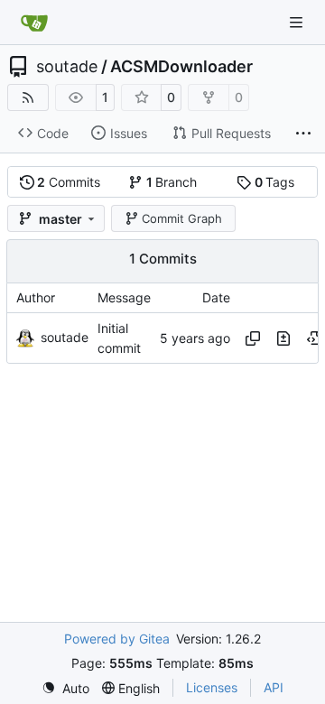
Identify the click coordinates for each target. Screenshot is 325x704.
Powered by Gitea (117, 638)
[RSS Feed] (28, 97)
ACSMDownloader (181, 67)
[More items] (303, 134)
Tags (275, 182)
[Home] (34, 22)
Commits (68, 182)
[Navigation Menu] (298, 22)
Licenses (211, 687)
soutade (67, 67)
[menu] (65, 688)
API (273, 687)
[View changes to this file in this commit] (283, 338)
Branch (172, 182)
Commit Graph (182, 218)
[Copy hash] (252, 338)
